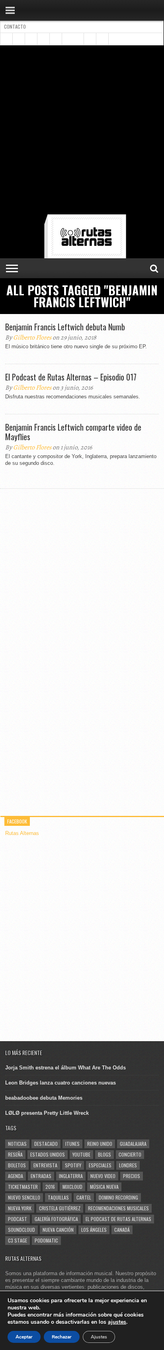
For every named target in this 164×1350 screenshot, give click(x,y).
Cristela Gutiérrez (59, 1208)
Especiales (100, 1165)
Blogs (104, 1154)
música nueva (104, 1186)
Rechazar (62, 1337)
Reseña (15, 1154)
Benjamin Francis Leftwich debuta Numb (65, 327)
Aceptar (24, 1337)
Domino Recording (118, 1197)
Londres (128, 1165)
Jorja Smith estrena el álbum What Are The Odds (65, 1068)
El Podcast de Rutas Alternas (118, 1218)
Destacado (46, 1143)
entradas (41, 1175)
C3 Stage (17, 1240)
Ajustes (99, 1337)
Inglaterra (71, 1175)
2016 (50, 1186)
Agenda (15, 1175)
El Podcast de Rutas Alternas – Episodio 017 (71, 377)
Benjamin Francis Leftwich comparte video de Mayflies (73, 431)
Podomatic (46, 1240)
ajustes (117, 1322)
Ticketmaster (23, 1186)
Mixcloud (72, 1186)
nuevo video (102, 1175)
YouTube (81, 1154)
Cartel (83, 1197)
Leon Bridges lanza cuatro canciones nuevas (60, 1083)
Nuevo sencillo (24, 1197)
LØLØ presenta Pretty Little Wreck (47, 1113)
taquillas (58, 1197)
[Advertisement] (82, 131)
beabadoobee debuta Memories (43, 1098)
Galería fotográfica (56, 1218)
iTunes (72, 1143)
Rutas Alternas (22, 833)
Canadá (122, 1229)
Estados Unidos (47, 1154)
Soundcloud (21, 1229)
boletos (17, 1165)
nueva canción (58, 1229)
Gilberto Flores (32, 337)
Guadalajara (133, 1143)
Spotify (73, 1165)
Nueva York (19, 1208)
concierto (130, 1154)
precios (131, 1175)
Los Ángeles (94, 1229)
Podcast (17, 1218)
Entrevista (45, 1165)
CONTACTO (15, 26)
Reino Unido (99, 1143)
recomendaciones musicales (118, 1208)
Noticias (17, 1143)
